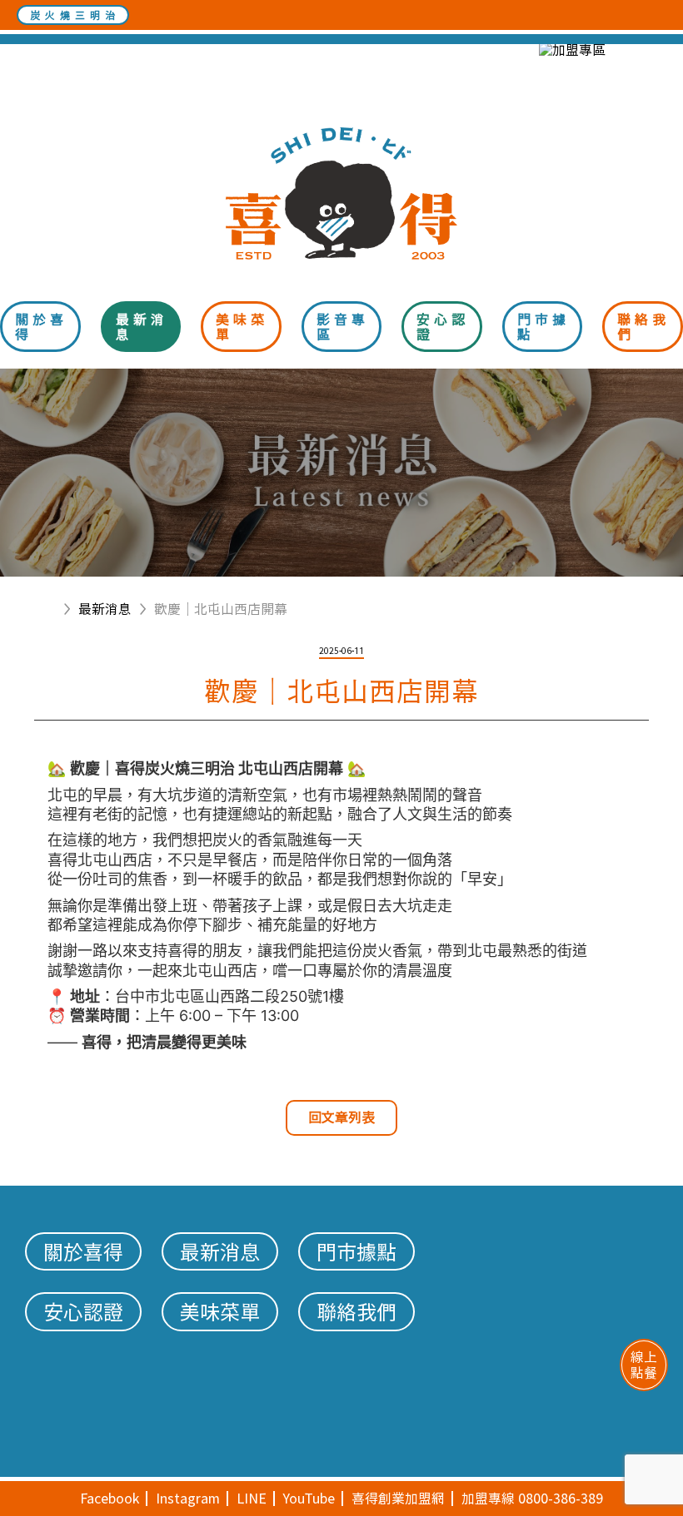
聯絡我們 (643, 327)
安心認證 (442, 327)
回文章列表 (341, 1117)
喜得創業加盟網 (398, 1498)
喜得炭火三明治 (341, 193)
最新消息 (142, 327)
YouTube (309, 1498)
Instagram (188, 1498)
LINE (252, 1498)
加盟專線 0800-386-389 (532, 1498)
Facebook (109, 1498)
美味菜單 (242, 327)
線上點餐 (644, 1364)
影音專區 (343, 327)
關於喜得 (41, 327)
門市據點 (543, 327)
